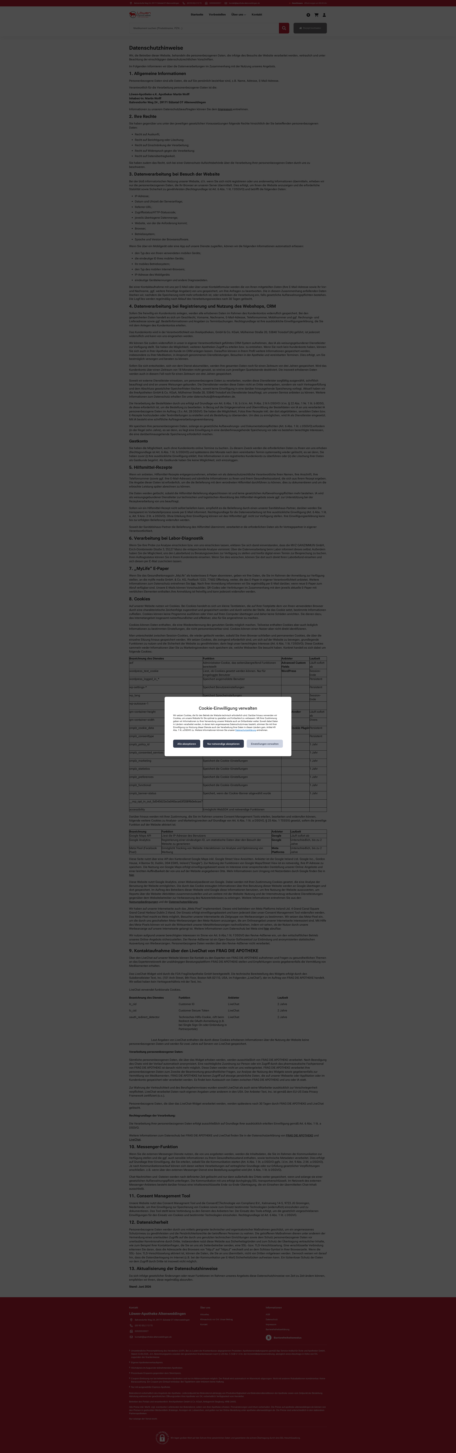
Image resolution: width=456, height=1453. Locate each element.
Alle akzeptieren (186, 743)
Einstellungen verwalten (265, 743)
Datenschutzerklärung (245, 730)
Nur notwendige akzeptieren (223, 743)
